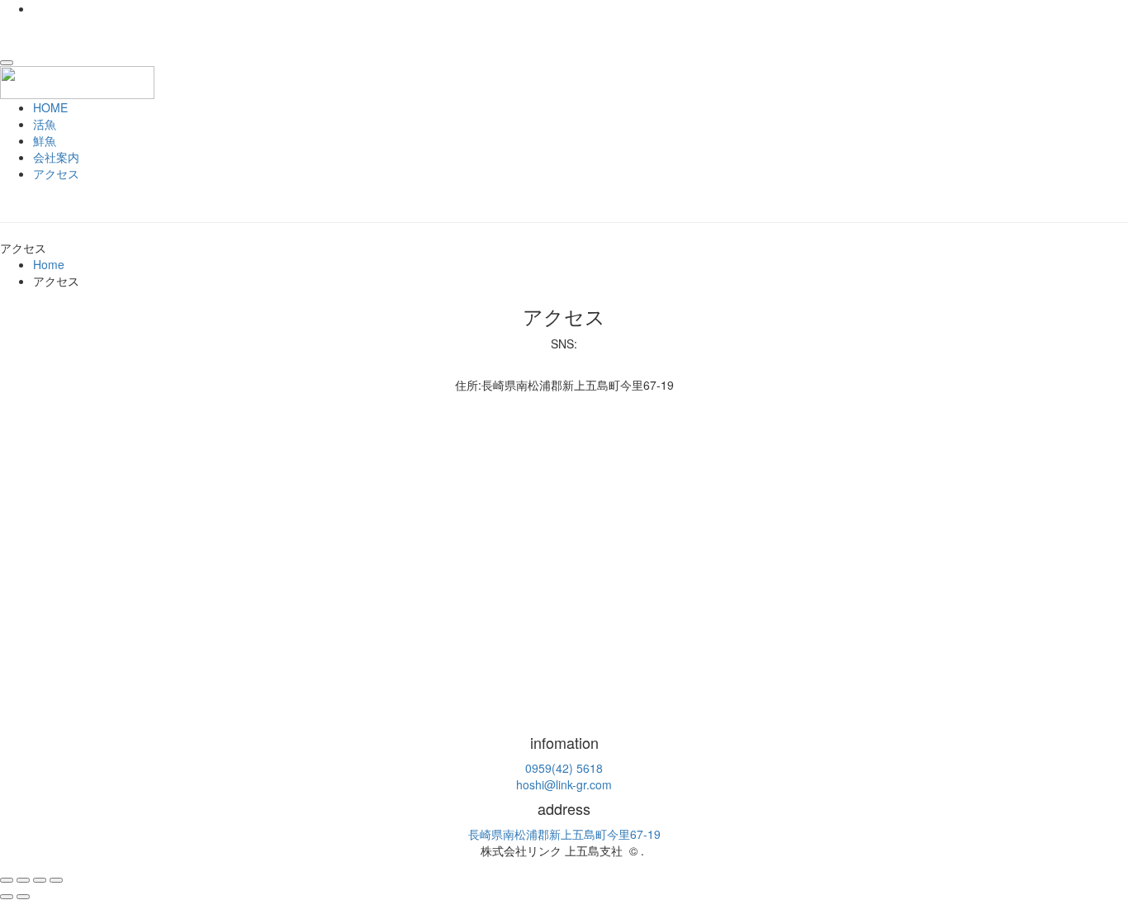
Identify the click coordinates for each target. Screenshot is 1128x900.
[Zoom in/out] (56, 880)
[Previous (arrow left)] (6, 896)
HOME (50, 107)
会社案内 (56, 157)
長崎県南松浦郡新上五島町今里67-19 (564, 834)
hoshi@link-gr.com (564, 784)
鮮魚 (44, 140)
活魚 (44, 124)
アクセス (56, 173)
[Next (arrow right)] (23, 896)
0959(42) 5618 (564, 768)
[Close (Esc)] (6, 880)
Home (48, 264)
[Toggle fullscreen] (39, 880)
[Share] (23, 880)
